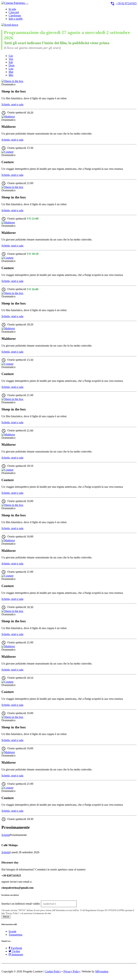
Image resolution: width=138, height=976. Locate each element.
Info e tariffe (16, 18)
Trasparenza (15, 934)
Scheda (5, 834)
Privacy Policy (71, 971)
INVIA (6, 917)
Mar (11, 71)
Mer (11, 75)
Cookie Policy (53, 971)
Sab (11, 62)
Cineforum (15, 15)
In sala (12, 9)
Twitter (15, 951)
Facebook (16, 948)
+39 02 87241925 (123, 3)
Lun (11, 68)
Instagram (17, 954)
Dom (11, 65)
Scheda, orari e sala (12, 104)
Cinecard (14, 12)
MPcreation (101, 971)
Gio (11, 55)
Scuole (12, 931)
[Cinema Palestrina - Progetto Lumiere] (13, 2)
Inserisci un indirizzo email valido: (20, 903)
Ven (11, 58)
